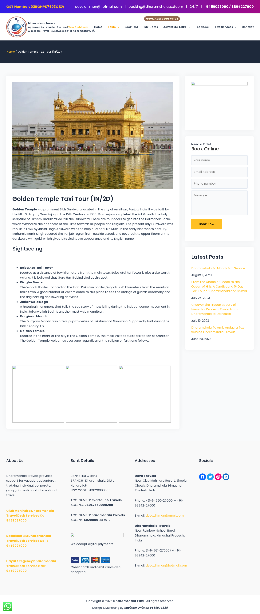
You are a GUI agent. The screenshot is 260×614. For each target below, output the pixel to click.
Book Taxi (131, 27)
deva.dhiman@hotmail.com (99, 6)
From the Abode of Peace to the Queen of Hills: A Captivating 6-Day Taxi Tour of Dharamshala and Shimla (219, 286)
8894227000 (242, 6)
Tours (112, 27)
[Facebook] (202, 476)
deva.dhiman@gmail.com (165, 515)
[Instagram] (218, 476)
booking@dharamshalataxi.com (156, 6)
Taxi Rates (150, 27)
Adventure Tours (175, 27)
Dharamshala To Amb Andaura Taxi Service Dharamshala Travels (217, 329)
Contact (248, 27)
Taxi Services (224, 27)
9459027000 (217, 6)
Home (98, 27)
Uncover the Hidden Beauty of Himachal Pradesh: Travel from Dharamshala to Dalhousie (214, 309)
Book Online (205, 149)
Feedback (202, 27)
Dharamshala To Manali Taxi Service (218, 268)
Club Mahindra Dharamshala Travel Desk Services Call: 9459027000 (30, 516)
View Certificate (78, 27)
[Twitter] (210, 476)
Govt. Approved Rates (162, 19)
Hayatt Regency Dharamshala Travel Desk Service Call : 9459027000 (31, 566)
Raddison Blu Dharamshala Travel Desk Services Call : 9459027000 (28, 541)
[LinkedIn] (226, 476)
